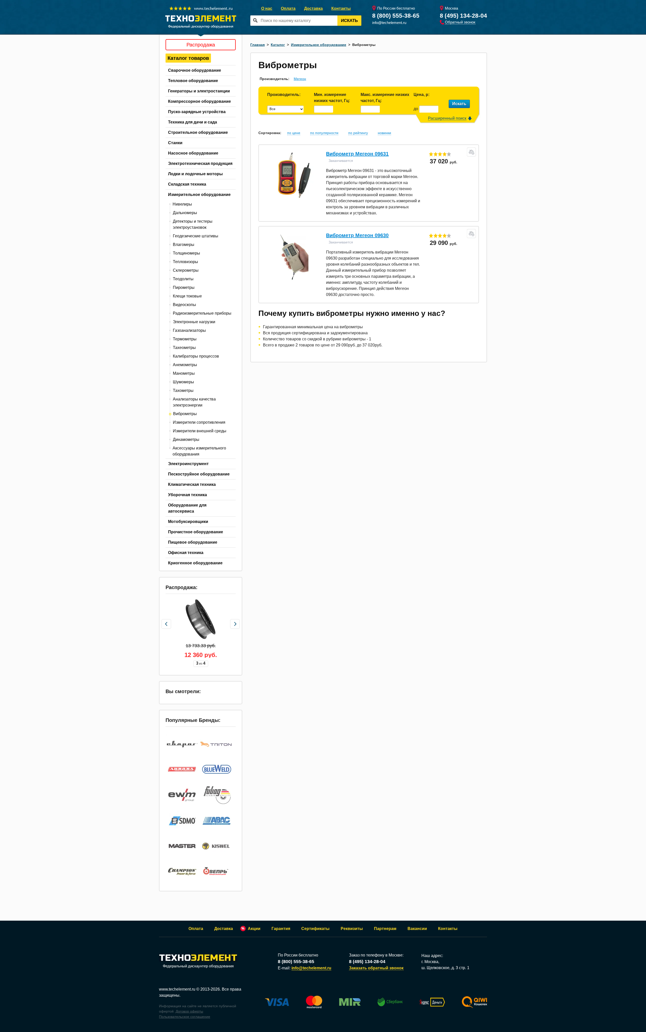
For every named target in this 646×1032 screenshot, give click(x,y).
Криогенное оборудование (195, 563)
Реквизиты (352, 928)
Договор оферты (189, 1011)
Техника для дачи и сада (192, 122)
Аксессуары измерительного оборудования (199, 451)
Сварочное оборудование (194, 70)
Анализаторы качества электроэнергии (194, 402)
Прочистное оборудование (195, 532)
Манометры (184, 373)
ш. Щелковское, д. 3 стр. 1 (445, 968)
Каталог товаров (188, 58)
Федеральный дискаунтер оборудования (198, 966)
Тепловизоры (185, 262)
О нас (266, 8)
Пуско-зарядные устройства (197, 112)
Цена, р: (421, 94)
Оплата (288, 8)
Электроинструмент (188, 464)
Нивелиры (182, 204)
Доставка (313, 8)
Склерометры (186, 270)
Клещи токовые (187, 296)
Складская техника (187, 184)
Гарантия (281, 928)
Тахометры (183, 390)
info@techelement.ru (389, 22)
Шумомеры (183, 382)
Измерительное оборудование (199, 194)
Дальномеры (185, 213)
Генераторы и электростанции (199, 91)
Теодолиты (183, 279)
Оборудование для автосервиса (187, 508)
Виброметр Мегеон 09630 (357, 235)
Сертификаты (315, 928)
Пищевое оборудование (192, 542)
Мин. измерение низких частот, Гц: (332, 97)
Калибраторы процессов (196, 356)
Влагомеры (183, 244)
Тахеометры (184, 347)
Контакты (341, 8)
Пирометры (184, 287)
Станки (175, 143)
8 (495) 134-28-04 (463, 15)
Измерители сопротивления (199, 422)
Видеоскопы (184, 305)
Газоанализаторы (189, 330)
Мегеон (300, 79)
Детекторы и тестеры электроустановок (192, 224)
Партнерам (385, 928)
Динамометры (186, 439)
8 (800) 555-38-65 (395, 15)
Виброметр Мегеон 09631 (357, 154)
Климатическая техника (192, 484)
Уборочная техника (187, 495)
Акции (254, 928)
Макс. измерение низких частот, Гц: (385, 97)
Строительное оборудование (198, 132)
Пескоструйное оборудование (199, 474)
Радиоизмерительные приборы (202, 313)
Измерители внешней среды (199, 431)
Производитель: (284, 94)
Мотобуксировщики (188, 521)
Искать (349, 20)
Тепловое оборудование (193, 81)
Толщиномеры (186, 253)
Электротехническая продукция (200, 163)
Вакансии (417, 928)
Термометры (185, 339)
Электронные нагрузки (194, 322)
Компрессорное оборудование (199, 101)
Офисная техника (185, 552)
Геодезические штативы (195, 236)
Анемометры (185, 365)
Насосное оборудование (193, 153)
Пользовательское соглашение (184, 1017)
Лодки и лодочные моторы (195, 174)
